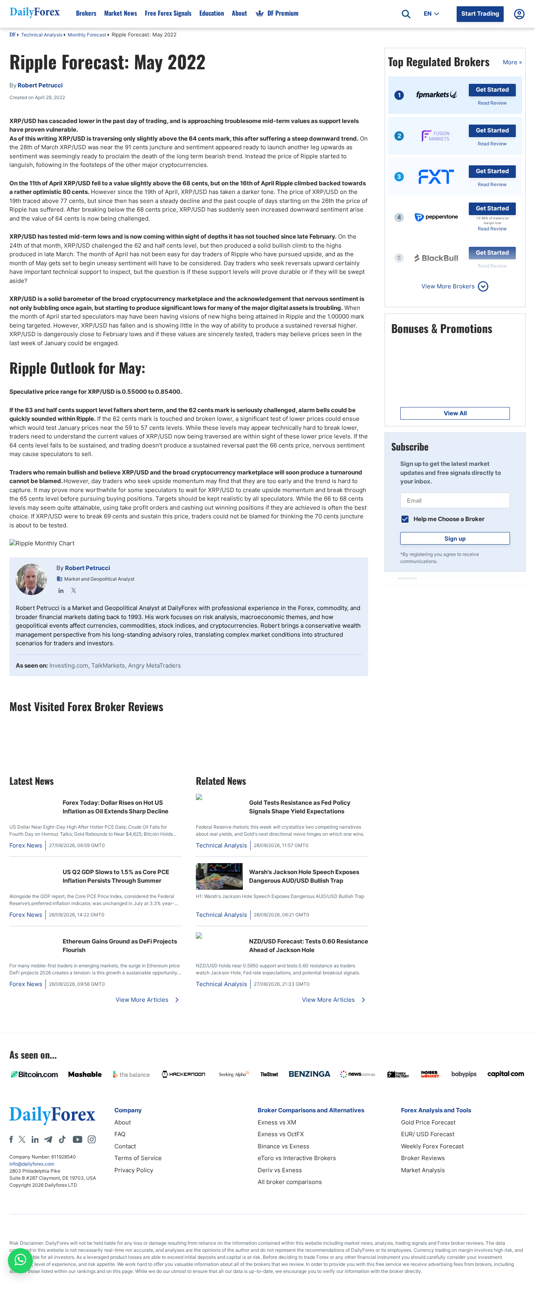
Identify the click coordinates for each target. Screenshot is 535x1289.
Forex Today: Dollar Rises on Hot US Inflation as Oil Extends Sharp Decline (115, 807)
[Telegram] (48, 1139)
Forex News (25, 845)
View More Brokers (448, 286)
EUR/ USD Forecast (427, 1134)
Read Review (492, 103)
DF (12, 35)
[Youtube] (77, 1139)
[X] (21, 1139)
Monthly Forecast (87, 35)
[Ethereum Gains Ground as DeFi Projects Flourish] (32, 936)
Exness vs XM (277, 1122)
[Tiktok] (62, 1139)
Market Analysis (423, 1170)
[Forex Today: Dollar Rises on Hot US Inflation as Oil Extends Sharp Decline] (32, 798)
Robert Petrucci (87, 568)
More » (512, 62)
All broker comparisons (290, 1182)
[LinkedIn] (61, 590)
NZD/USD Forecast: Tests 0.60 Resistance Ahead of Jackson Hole (308, 946)
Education (211, 13)
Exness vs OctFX (281, 1134)
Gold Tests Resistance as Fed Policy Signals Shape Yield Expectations (300, 807)
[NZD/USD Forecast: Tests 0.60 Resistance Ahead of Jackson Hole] (219, 936)
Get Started (492, 89)
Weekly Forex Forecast (432, 1146)
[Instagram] (92, 1139)
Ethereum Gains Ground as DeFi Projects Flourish (120, 946)
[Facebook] (11, 1139)
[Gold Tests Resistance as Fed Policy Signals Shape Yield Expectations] (219, 798)
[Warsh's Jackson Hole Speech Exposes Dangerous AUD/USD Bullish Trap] (219, 887)
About (239, 13)
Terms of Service (138, 1158)
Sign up (455, 538)
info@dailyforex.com (31, 1164)
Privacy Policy (133, 1170)
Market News (120, 13)
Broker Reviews (423, 1158)
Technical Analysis (41, 35)
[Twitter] (73, 590)
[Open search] (406, 14)
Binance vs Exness (283, 1146)
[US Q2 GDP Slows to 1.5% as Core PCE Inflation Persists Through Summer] (32, 867)
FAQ (119, 1134)
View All (455, 413)
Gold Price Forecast (428, 1122)
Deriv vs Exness (280, 1170)
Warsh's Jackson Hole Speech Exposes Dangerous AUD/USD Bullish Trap (304, 876)
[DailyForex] (52, 1115)
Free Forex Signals (168, 13)
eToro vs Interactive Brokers (297, 1158)
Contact (125, 1146)
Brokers (86, 13)
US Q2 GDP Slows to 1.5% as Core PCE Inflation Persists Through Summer (116, 876)
